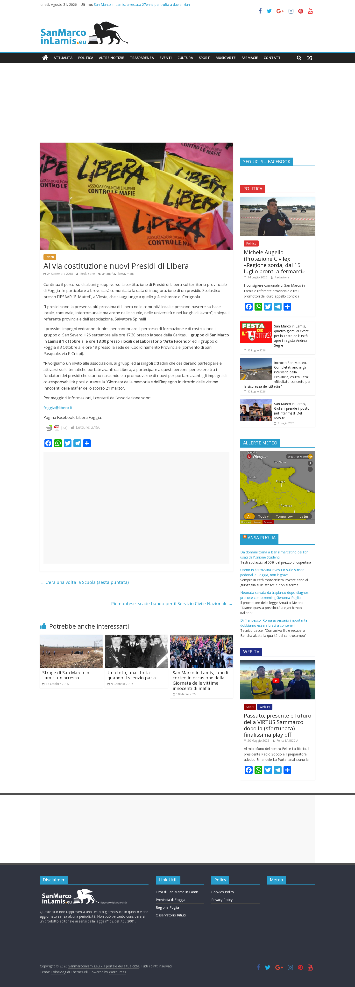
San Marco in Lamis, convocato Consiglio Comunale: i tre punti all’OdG (149, 4)
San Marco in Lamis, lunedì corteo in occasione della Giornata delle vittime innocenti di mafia (200, 680)
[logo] (84, 890)
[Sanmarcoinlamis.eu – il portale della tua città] (45, 58)
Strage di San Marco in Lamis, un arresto (65, 675)
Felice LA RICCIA (287, 741)
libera (121, 274)
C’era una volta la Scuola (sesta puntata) (84, 582)
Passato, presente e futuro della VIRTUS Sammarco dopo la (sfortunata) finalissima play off (277, 725)
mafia (131, 274)
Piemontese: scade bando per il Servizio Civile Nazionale (172, 603)
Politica (85, 57)
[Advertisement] (177, 106)
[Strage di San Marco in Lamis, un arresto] (71, 637)
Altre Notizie (111, 57)
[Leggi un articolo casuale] (310, 58)
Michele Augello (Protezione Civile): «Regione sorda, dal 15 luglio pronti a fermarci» (274, 261)
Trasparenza (142, 57)
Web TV (265, 707)
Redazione (88, 274)
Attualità (63, 57)
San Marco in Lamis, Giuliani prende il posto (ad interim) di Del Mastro (292, 410)
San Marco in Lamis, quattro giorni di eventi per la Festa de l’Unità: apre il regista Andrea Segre (291, 335)
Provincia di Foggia (170, 899)
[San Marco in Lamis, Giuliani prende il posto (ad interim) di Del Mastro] (256, 401)
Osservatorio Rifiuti (171, 915)
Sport (204, 57)
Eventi (166, 57)
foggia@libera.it (57, 407)
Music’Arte (226, 57)
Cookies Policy (222, 892)
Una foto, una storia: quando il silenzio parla (131, 675)
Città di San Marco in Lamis (177, 892)
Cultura (185, 57)
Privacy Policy (222, 899)
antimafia (108, 274)
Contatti (273, 57)
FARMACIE (249, 57)
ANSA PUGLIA (262, 537)
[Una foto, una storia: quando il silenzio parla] (136, 637)
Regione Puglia (167, 907)
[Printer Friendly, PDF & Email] (56, 427)
